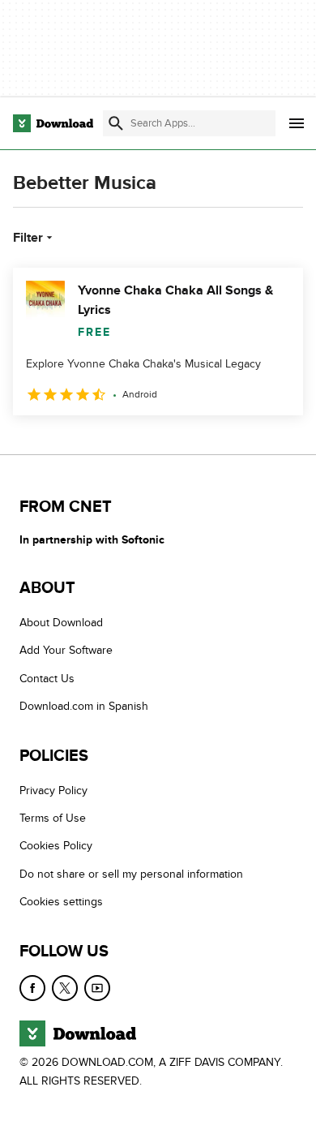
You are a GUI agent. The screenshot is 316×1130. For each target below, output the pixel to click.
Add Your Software (66, 651)
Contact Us (47, 678)
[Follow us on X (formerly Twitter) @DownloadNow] (65, 988)
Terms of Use (52, 818)
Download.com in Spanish (83, 706)
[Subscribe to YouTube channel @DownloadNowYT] (97, 988)
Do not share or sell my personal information (131, 874)
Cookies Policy (55, 846)
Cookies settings (61, 902)
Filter (28, 238)
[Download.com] (53, 123)
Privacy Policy (53, 790)
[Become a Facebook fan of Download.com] (32, 988)
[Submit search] (116, 123)
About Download (61, 622)
